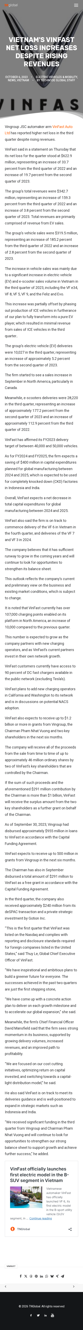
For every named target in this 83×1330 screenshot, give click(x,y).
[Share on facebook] (20, 1276)
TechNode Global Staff (58, 80)
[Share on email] (62, 1276)
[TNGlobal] (11, 5)
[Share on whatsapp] (46, 1276)
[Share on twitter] (25, 1276)
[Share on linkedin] (41, 1276)
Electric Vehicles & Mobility (56, 77)
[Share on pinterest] (36, 1276)
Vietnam (23, 80)
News (12, 80)
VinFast (11, 1266)
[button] (76, 5)
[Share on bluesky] (52, 1276)
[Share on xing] (57, 1276)
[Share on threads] (31, 1276)
